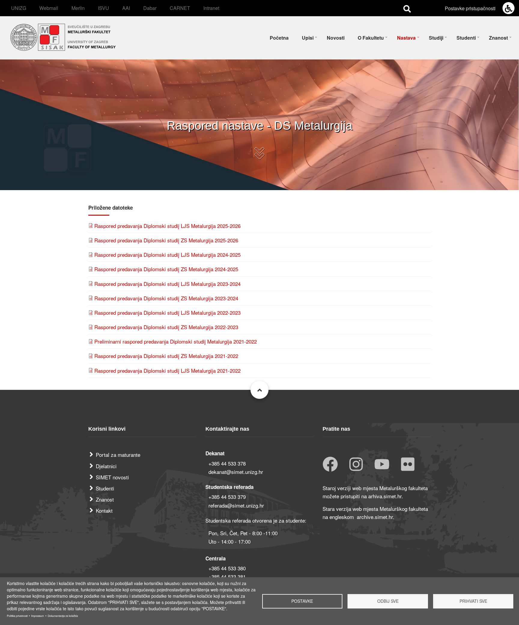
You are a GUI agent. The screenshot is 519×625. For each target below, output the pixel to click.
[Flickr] (407, 465)
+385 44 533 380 (227, 568)
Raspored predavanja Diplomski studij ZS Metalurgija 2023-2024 (166, 298)
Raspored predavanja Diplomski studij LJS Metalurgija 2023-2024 (167, 283)
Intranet (211, 8)
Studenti (466, 37)
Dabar (149, 8)
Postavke (302, 601)
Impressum (37, 615)
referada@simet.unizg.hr (236, 505)
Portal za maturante (118, 454)
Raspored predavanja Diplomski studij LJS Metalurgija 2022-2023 (167, 312)
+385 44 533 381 (227, 576)
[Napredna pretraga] (407, 8)
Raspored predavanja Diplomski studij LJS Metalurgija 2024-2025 (167, 254)
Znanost (498, 37)
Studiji (436, 37)
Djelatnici (106, 466)
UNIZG (18, 8)
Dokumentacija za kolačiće (63, 615)
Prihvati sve (473, 601)
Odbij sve (388, 601)
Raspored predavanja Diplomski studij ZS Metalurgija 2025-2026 (166, 240)
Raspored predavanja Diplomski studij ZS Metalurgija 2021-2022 (166, 356)
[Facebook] (330, 465)
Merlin (78, 8)
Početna (279, 37)
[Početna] (63, 36)
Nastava (406, 37)
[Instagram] (356, 465)
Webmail (48, 8)
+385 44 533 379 (227, 496)
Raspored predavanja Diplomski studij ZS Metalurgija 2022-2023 (166, 327)
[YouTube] (382, 465)
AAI (126, 8)
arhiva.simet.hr (385, 496)
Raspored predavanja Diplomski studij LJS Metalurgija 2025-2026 (167, 225)
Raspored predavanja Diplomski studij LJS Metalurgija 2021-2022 (167, 370)
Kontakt (104, 510)
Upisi (308, 37)
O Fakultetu (371, 37)
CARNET (180, 8)
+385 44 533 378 (227, 463)
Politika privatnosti (17, 615)
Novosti (335, 37)
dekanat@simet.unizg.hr (235, 471)
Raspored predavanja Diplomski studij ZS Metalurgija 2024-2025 (166, 269)
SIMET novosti (112, 477)
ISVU (103, 8)
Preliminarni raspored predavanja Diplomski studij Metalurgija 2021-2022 (175, 341)
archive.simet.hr (375, 516)
